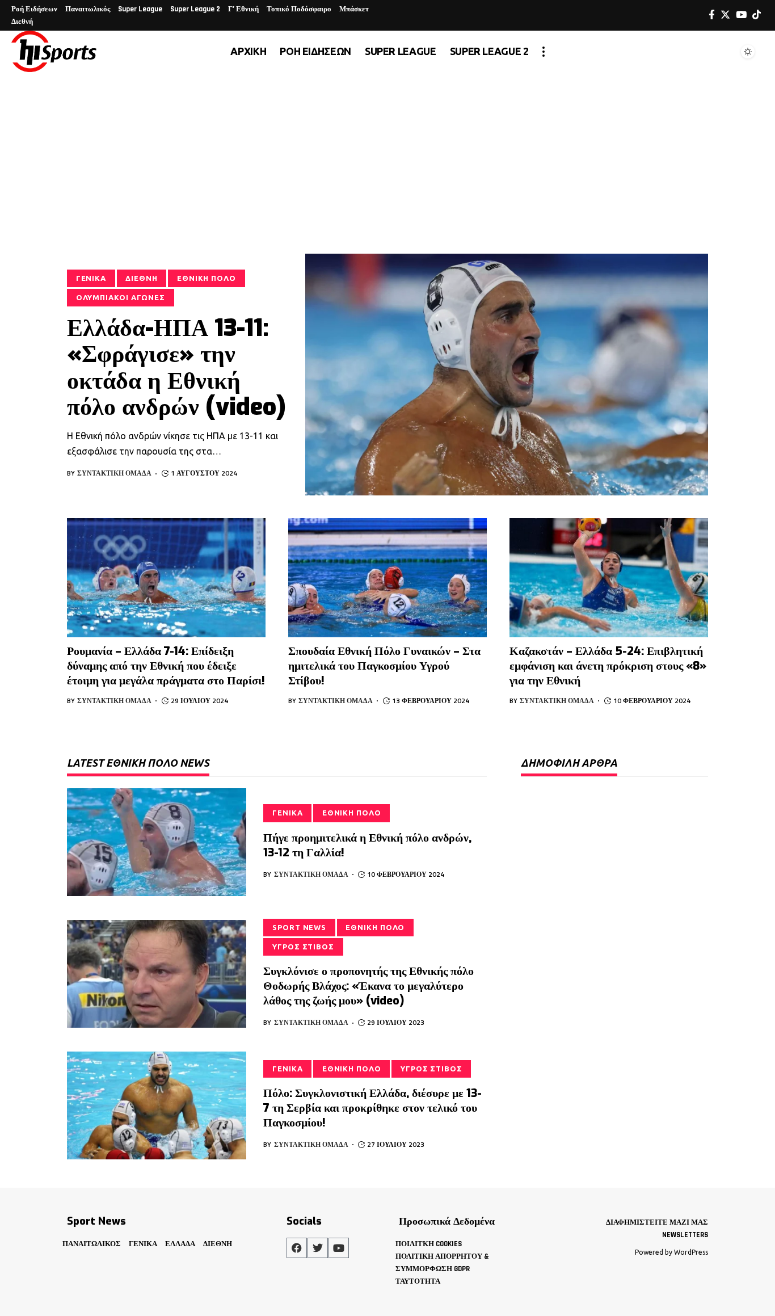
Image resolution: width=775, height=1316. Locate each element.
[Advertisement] (387, 157)
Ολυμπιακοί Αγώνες (120, 297)
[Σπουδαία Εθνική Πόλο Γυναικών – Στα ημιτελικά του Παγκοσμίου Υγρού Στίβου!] (387, 577)
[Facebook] (712, 15)
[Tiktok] (756, 15)
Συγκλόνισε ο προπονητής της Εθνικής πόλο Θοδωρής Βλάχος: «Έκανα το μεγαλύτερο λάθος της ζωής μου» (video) (368, 986)
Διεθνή (141, 278)
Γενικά (91, 278)
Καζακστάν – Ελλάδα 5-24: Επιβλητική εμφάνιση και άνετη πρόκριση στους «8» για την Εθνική (607, 666)
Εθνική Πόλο (206, 278)
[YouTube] (741, 15)
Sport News (299, 927)
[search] (720, 52)
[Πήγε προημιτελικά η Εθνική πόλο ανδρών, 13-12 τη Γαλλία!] (156, 842)
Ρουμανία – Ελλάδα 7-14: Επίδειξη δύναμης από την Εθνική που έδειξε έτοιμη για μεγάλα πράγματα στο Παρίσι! (166, 666)
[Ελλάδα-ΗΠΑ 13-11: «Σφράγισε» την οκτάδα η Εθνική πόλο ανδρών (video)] (506, 374)
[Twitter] (725, 15)
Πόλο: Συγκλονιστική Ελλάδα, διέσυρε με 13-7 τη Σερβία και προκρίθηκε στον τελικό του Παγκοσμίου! (372, 1108)
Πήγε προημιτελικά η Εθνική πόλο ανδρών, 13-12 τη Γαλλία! (367, 845)
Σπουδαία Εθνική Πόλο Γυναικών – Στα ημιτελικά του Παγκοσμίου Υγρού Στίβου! (384, 666)
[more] (543, 51)
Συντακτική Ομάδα (114, 473)
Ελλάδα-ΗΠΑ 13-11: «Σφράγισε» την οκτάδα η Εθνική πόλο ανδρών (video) (176, 367)
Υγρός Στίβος (303, 947)
